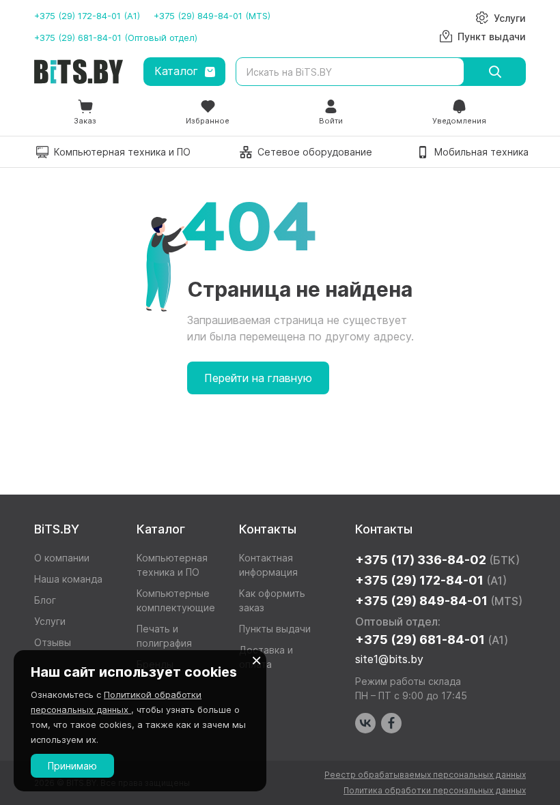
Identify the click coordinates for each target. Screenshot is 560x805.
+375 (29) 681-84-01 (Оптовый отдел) (115, 37)
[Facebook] (391, 723)
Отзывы (52, 642)
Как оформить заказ (272, 600)
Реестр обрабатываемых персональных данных (425, 775)
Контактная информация (268, 565)
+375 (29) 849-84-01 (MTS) (212, 15)
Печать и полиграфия (164, 636)
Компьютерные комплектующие (176, 600)
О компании (61, 558)
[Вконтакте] (365, 723)
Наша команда (68, 579)
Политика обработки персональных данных (435, 790)
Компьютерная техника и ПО (172, 565)
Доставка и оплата (266, 657)
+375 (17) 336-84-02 (437, 560)
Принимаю (72, 766)
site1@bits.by (389, 659)
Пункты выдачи (275, 628)
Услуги (50, 621)
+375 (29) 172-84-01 (431, 580)
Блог (45, 600)
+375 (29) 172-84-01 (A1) (87, 15)
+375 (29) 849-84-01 (438, 601)
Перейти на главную (258, 378)
